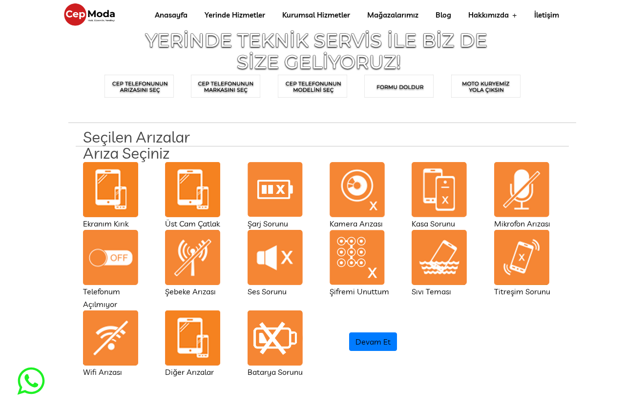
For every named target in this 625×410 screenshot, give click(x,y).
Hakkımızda (488, 15)
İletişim (546, 15)
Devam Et (373, 342)
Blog (443, 15)
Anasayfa (171, 15)
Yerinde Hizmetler (235, 15)
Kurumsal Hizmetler (316, 15)
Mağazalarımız (392, 15)
